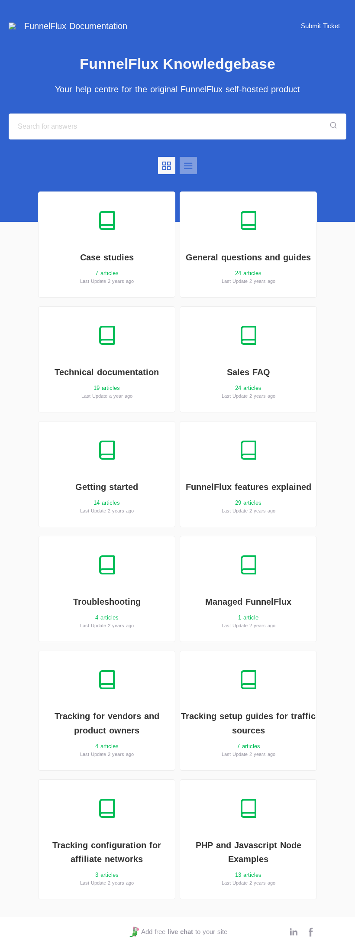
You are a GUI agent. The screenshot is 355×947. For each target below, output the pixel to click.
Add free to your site (184, 931)
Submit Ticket (320, 25)
